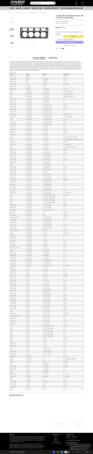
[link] (18, 424)
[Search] (43, 3)
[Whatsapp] (63, 48)
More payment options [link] (69, 45)
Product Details (39, 58)
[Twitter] (58, 48)
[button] (12, 18)
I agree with (60, 39)
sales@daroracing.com (74, 440)
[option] (34, 33)
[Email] (61, 48)
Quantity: (58, 34)
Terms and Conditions (68, 39)
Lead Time (53, 58)
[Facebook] (56, 48)
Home (11, 12)
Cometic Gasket (64, 21)
